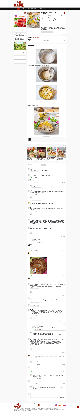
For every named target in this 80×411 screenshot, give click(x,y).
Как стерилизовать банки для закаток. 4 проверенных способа (19, 29)
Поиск (19, 8)
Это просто (41, 140)
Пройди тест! (28, 9)
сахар (48, 40)
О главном (45, 8)
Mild (33, 185)
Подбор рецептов (22, 9)
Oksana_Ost (38, 291)
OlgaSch (31, 297)
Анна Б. (39, 348)
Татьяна (37, 232)
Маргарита (38, 185)
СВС (37, 386)
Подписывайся (21, 16)
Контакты (50, 8)
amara (31, 244)
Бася (37, 213)
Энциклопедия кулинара (33, 9)
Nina (31, 190)
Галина (42, 326)
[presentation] (63, 145)
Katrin (37, 361)
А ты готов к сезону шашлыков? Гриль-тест (19, 39)
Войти (64, 8)
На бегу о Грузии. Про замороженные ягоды (18, 61)
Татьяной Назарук (35, 139)
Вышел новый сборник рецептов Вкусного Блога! (19, 57)
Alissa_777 (32, 252)
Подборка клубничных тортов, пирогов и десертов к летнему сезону (19, 34)
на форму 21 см (36, 37)
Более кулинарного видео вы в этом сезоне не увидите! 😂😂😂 (19, 53)
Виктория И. (39, 317)
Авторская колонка (40, 9)
